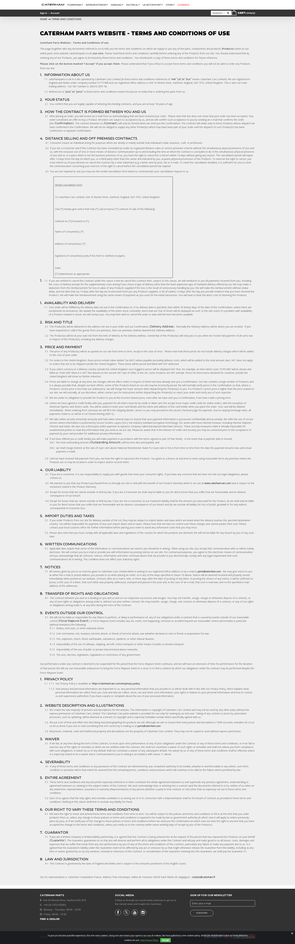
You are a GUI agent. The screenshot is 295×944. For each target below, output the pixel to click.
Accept (165, 940)
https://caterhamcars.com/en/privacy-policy (116, 683)
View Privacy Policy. (149, 940)
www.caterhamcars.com (217, 483)
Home (43, 19)
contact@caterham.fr (203, 877)
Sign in (43, 13)
